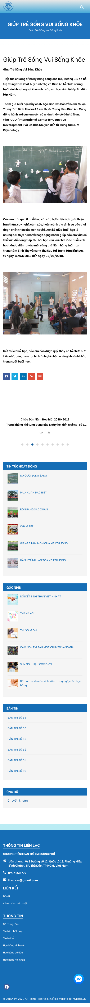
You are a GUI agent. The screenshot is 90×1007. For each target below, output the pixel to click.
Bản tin (7, 896)
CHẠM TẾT (26, 526)
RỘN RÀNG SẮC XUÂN (34, 509)
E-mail (40, 376)
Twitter (15, 376)
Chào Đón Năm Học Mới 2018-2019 (45, 409)
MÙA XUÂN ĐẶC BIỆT (33, 492)
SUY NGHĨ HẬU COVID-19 (36, 664)
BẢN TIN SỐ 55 (17, 728)
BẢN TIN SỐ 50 (17, 771)
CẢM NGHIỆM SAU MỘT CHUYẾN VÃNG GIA (47, 647)
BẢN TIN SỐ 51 (17, 760)
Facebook (6, 376)
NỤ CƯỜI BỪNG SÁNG (33, 475)
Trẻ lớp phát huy (12, 931)
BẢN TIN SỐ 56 (17, 717)
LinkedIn (23, 376)
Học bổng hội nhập (14, 959)
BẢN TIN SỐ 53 (17, 739)
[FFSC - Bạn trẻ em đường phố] (8, 6)
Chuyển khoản (18, 800)
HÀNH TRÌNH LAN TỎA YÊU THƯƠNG (43, 560)
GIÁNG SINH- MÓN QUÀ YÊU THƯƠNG (44, 543)
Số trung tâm (11, 924)
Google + (31, 376)
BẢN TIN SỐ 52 (17, 749)
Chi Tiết (45, 432)
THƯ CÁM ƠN (28, 630)
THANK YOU (27, 613)
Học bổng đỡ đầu (13, 952)
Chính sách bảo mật (15, 903)
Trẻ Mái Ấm (9, 938)
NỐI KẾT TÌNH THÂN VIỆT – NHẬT (40, 596)
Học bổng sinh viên (14, 945)
